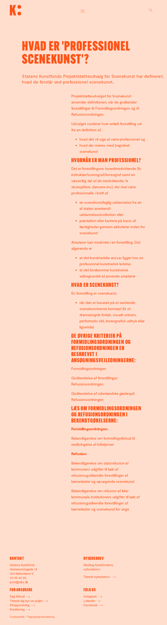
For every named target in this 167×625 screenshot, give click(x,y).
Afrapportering (20, 605)
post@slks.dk (19, 582)
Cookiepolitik (17, 616)
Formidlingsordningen (88, 368)
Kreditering (17, 609)
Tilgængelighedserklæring (41, 616)
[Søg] (150, 10)
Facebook (91, 605)
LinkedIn (90, 601)
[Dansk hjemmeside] (15, 10)
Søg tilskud (17, 596)
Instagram (91, 596)
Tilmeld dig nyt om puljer (27, 601)
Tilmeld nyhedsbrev (97, 577)
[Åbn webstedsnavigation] (82, 10)
